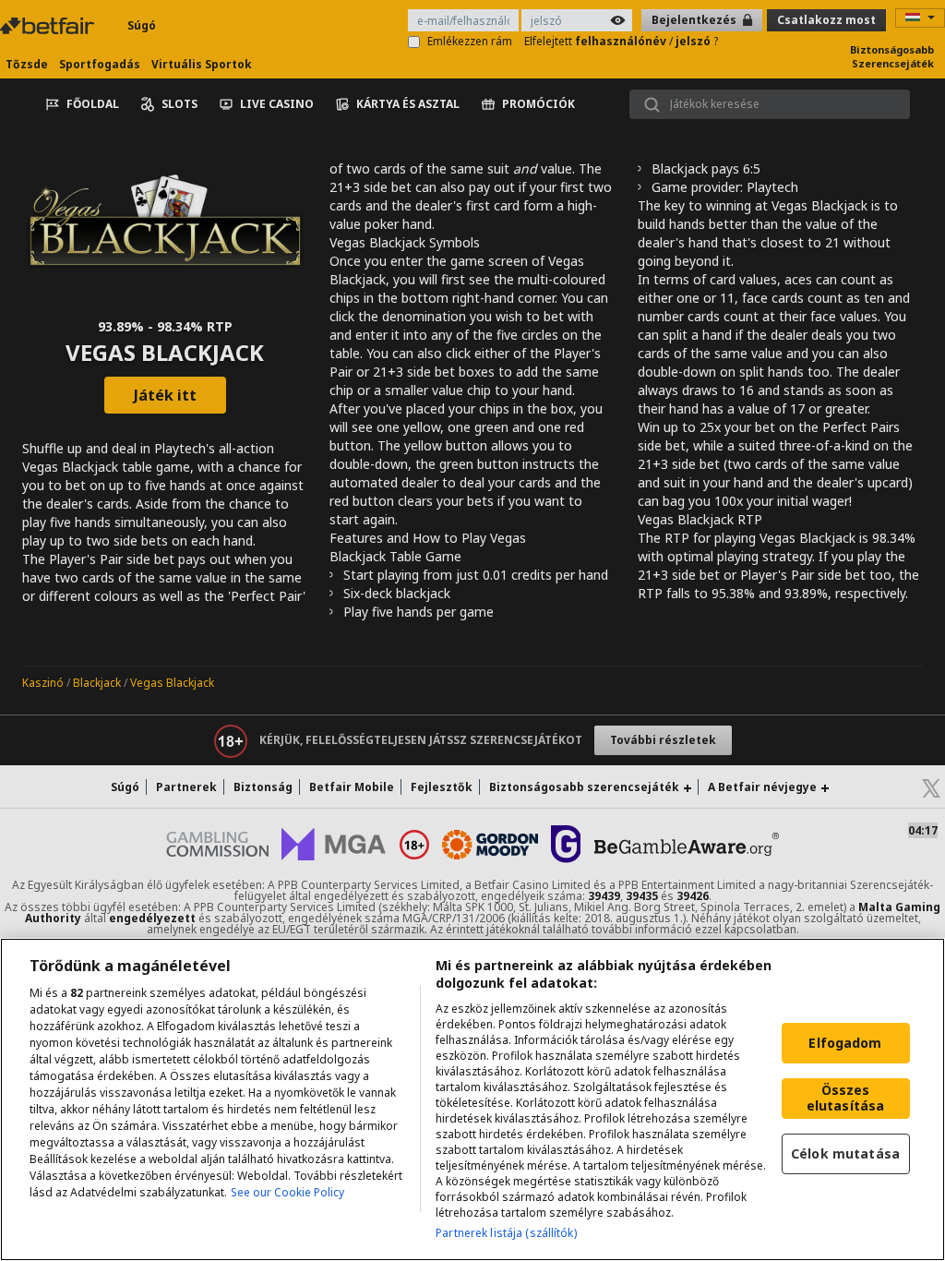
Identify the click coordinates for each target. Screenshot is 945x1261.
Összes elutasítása (846, 1097)
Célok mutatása (845, 1153)
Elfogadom (844, 1042)
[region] (472, 1099)
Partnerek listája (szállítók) (506, 1233)
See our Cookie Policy (287, 1192)
